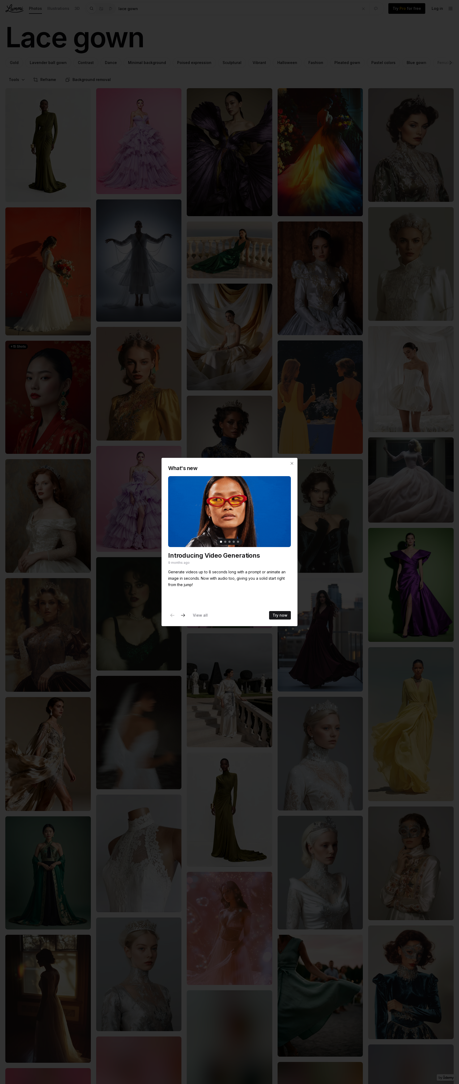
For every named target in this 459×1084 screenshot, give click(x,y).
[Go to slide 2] (225, 542)
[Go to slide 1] (221, 542)
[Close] (292, 463)
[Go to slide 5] (238, 542)
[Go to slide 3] (229, 542)
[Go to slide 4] (234, 542)
